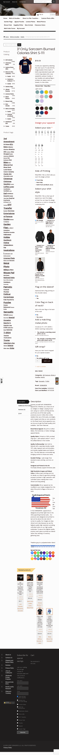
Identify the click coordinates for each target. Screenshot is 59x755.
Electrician (11, 211)
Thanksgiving (7, 337)
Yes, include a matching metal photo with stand (46, 339)
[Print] (53, 552)
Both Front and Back (45, 184)
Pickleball (6, 289)
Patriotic (39, 641)
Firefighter (6, 221)
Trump (7, 126)
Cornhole (6, 191)
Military (40, 639)
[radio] (37, 92)
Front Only (40, 180)
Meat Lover (6, 260)
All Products (46, 375)
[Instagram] (35, 558)
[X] (44, 558)
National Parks (9, 278)
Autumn (11, 156)
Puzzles (7, 302)
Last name (19, 686)
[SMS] (47, 552)
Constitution (7, 189)
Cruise (10, 191)
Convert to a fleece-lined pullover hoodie (50, 248)
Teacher (6, 335)
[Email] (38, 555)
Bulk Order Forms (9, 28)
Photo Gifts (21, 714)
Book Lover (30, 601)
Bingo (49, 636)
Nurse (5, 280)
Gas (9, 228)
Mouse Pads (8, 25)
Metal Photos (41, 21)
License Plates (30, 21)
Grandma (6, 232)
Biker (10, 162)
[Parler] (50, 552)
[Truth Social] (50, 555)
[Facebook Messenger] (44, 555)
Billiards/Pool (8, 165)
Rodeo (5, 309)
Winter (8, 348)
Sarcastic (41, 381)
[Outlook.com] (38, 558)
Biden (6, 162)
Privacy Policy (9, 668)
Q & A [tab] (20, 413)
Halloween (7, 234)
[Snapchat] (47, 558)
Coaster (12, 184)
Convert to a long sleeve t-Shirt (50, 222)
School (6, 315)
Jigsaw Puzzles (19, 21)
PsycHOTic (20, 608)
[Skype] (47, 555)
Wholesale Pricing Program (8, 677)
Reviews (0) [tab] (21, 409)
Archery (8, 152)
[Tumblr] (41, 552)
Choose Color (39, 86)
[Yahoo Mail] (44, 552)
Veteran (10, 345)
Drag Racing (7, 200)
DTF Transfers (22, 717)
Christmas (8, 179)
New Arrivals (29, 25)
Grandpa (12, 232)
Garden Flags (8, 21)
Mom (12, 270)
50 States (7, 144)
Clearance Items (40, 25)
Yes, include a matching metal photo (46, 332)
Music (7, 275)
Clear (39, 116)
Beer (10, 160)
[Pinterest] (53, 555)
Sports (6, 323)
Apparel (21, 726)
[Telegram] (41, 555)
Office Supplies (9, 280)
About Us (14, 1)
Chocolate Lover (8, 176)
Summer (9, 330)
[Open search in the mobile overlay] (45, 1)
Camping (11, 171)
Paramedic (6, 284)
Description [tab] (21, 402)
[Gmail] (32, 555)
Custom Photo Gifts (47, 18)
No (37, 296)
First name (19, 680)
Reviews (7, 665)
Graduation (7, 230)
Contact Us (22, 1)
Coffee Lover (9, 187)
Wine (5, 348)
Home (5, 18)
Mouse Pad (49, 639)
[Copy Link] (32, 558)
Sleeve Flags (6, 317)
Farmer (12, 219)
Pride (5, 299)
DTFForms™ (6, 202)
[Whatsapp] (38, 552)
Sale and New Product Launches (21, 697)
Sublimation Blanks (23, 711)
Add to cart (47, 361)
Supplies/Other (18, 25)
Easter (5, 211)
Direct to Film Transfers (30, 18)
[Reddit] (35, 552)
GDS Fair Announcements (21, 707)
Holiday (7, 237)
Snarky (43, 377)
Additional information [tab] (23, 405)
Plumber (6, 292)
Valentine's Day (9, 343)
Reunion (12, 307)
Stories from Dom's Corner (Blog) (22, 701)
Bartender (5, 158)
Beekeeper (6, 160)
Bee (9, 158)
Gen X (11, 228)
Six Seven (10, 315)
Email (18, 691)
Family (9, 76)
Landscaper (7, 253)
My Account (6, 1)
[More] (50, 558)
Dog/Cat (11, 198)
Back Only (40, 182)
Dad (40, 636)
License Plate (9, 258)
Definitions (10, 193)
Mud (5, 275)
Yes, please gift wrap (43, 358)
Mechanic (12, 260)
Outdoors (7, 282)
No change (40, 220)
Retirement (7, 307)
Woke (12, 348)
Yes (38, 298)
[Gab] (35, 555)
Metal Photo (30, 607)
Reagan (6, 305)
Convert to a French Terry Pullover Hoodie (39, 275)
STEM (5, 327)
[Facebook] (32, 552)
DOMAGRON (43, 385)
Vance (5, 345)
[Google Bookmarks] (41, 558)
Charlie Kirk (7, 174)
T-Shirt (47, 381)
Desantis (6, 196)
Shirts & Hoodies (14, 18)
